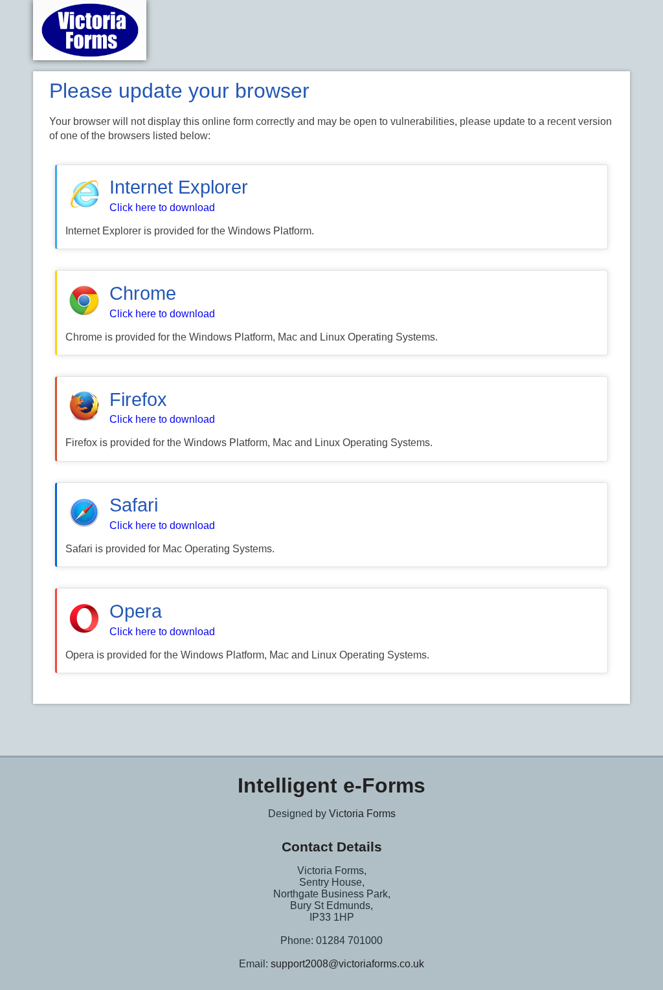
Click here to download (162, 207)
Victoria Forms (362, 813)
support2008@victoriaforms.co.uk (347, 963)
